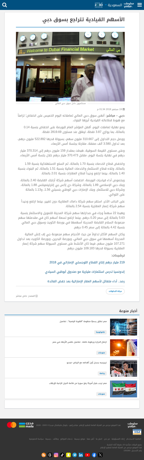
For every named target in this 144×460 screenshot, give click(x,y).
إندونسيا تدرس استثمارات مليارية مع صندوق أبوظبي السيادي (85, 272)
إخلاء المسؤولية (118, 439)
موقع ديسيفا (79, 439)
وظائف (56, 439)
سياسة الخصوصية (36, 439)
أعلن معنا (90, 439)
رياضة (102, 373)
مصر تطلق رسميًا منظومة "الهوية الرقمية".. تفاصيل (83, 321)
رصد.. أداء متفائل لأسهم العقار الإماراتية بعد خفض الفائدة (86, 281)
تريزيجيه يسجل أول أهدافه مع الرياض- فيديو (87, 362)
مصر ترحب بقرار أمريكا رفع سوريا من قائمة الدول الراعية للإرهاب (78, 383)
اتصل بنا (99, 439)
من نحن (107, 439)
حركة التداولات (115, 291)
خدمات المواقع (66, 439)
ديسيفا (48, 439)
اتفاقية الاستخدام (133, 439)
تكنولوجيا (100, 332)
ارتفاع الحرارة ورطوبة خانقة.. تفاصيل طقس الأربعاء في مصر (79, 342)
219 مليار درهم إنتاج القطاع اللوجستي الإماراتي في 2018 (87, 262)
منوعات (101, 352)
